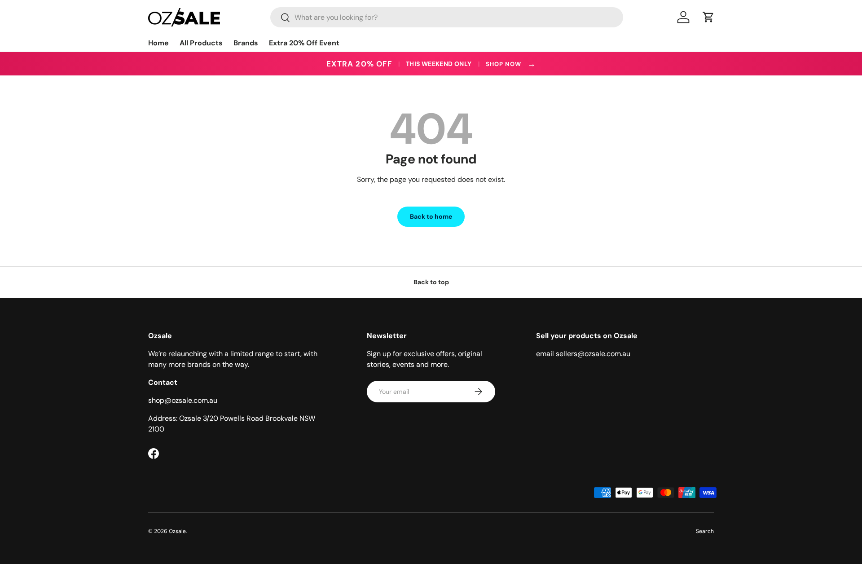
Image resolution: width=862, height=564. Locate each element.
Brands (245, 43)
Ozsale (177, 531)
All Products (201, 43)
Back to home (431, 216)
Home (158, 43)
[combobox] (446, 17)
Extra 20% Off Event (304, 43)
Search (705, 531)
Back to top (431, 282)
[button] (708, 17)
